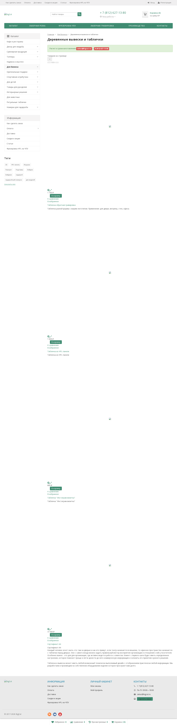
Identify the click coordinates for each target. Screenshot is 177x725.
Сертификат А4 (54, 644)
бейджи (30, 170)
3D (6, 165)
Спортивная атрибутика (17, 77)
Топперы (11, 57)
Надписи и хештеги (15, 62)
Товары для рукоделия (17, 87)
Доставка (37, 2)
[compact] (57, 62)
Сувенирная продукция (17, 51)
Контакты (162, 25)
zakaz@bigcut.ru (144, 694)
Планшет (8, 170)
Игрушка (27, 165)
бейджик (8, 175)
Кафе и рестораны (15, 41)
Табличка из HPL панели (58, 351)
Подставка (19, 170)
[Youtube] (60, 714)
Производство (137, 25)
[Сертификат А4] (110, 565)
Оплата (27, 2)
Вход (153, 2)
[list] (53, 62)
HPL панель (15, 165)
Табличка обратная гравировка (61, 205)
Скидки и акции (51, 2)
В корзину (55, 195)
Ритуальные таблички (16, 102)
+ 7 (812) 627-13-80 (113, 12)
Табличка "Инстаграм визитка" (61, 497)
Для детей (11, 82)
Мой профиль (96, 690)
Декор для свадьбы (15, 46)
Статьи (63, 2)
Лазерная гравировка (102, 25)
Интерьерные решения (17, 92)
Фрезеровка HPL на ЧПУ (80, 2)
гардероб (19, 175)
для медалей (30, 180)
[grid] (49, 62)
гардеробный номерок (13, 180)
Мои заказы (95, 686)
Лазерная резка (37, 25)
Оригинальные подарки (17, 72)
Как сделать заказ (13, 2)
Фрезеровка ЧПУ (67, 25)
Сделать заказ (145, 699)
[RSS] (49, 714)
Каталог (13, 25)
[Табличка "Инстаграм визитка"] (110, 418)
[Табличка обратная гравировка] (110, 126)
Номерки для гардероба (17, 107)
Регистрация (166, 2)
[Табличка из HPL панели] (110, 272)
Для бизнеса (12, 67)
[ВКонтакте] (55, 714)
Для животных (13, 97)
